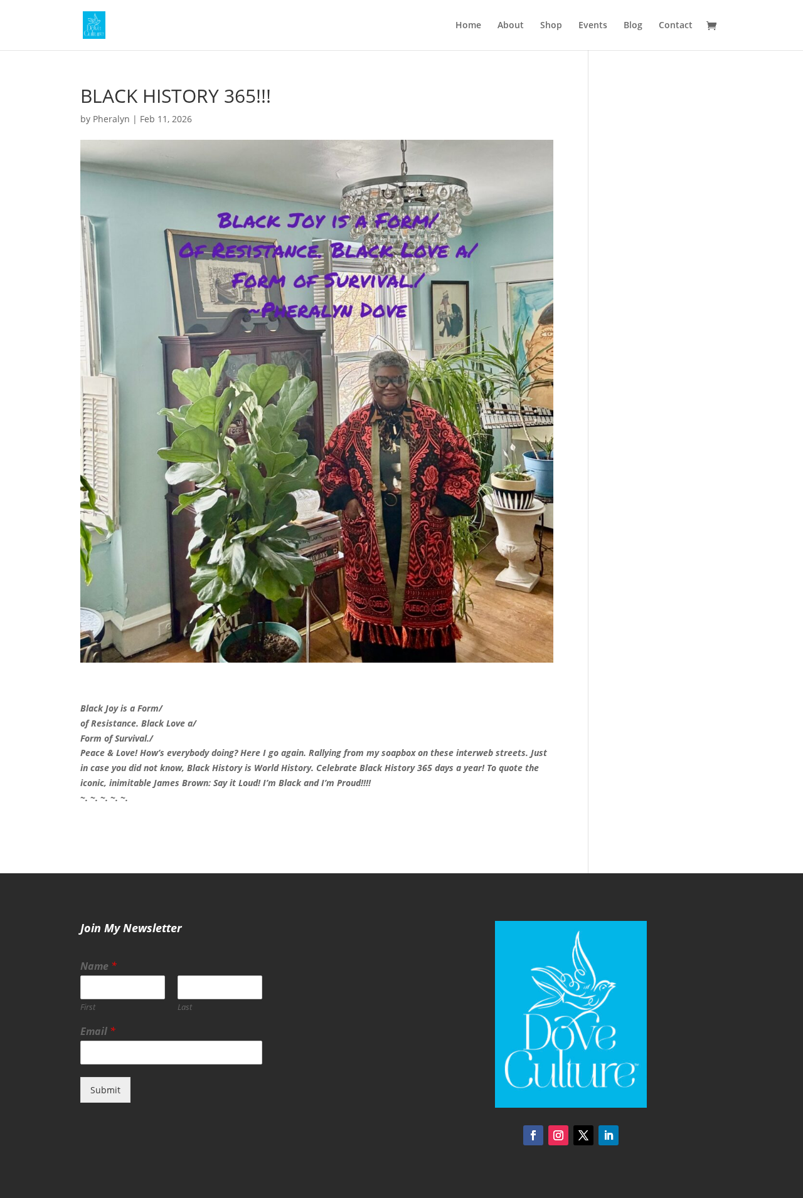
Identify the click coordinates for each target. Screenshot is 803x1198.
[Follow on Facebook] (533, 1135)
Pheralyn (111, 119)
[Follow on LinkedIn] (608, 1135)
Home (468, 26)
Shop (551, 26)
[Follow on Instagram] (558, 1135)
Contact (676, 26)
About (510, 26)
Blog (633, 26)
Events (592, 26)
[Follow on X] (583, 1135)
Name (98, 966)
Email (97, 1031)
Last (185, 1007)
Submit (105, 1090)
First (87, 1007)
